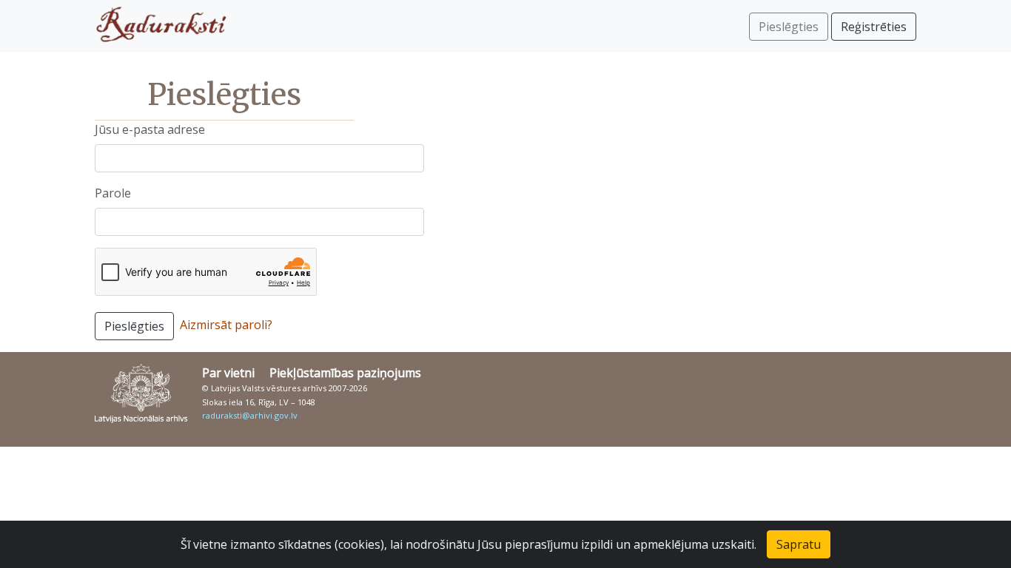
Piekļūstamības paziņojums (345, 373)
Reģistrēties (874, 26)
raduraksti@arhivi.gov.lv (250, 415)
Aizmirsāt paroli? (226, 325)
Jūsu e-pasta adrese (150, 129)
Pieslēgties (134, 326)
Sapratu (798, 544)
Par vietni (228, 373)
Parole (113, 193)
